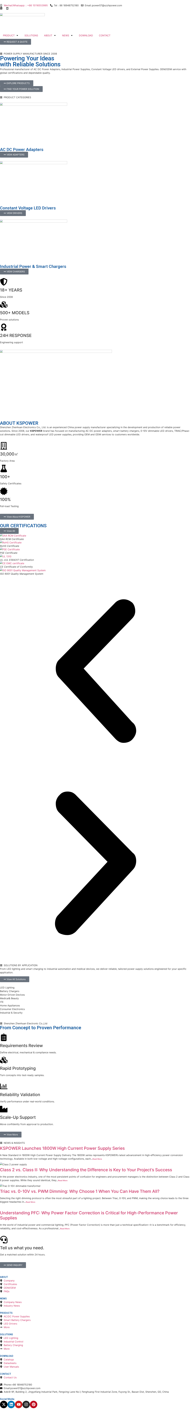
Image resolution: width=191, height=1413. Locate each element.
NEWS (65, 35)
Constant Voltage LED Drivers (28, 208)
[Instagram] (26, 1404)
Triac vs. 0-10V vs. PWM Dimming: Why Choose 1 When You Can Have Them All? (80, 1191)
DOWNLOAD (86, 35)
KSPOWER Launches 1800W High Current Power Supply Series (62, 1148)
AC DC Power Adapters (21, 149)
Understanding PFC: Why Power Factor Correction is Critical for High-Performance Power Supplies (89, 1215)
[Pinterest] (33, 1404)
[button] (95, 671)
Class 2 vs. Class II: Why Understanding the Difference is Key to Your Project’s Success (86, 1169)
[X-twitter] (3, 1404)
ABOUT (48, 35)
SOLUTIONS (31, 35)
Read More (97, 1159)
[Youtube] (18, 1404)
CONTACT (104, 35)
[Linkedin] (11, 1404)
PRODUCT (9, 35)
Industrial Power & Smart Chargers (33, 266)
